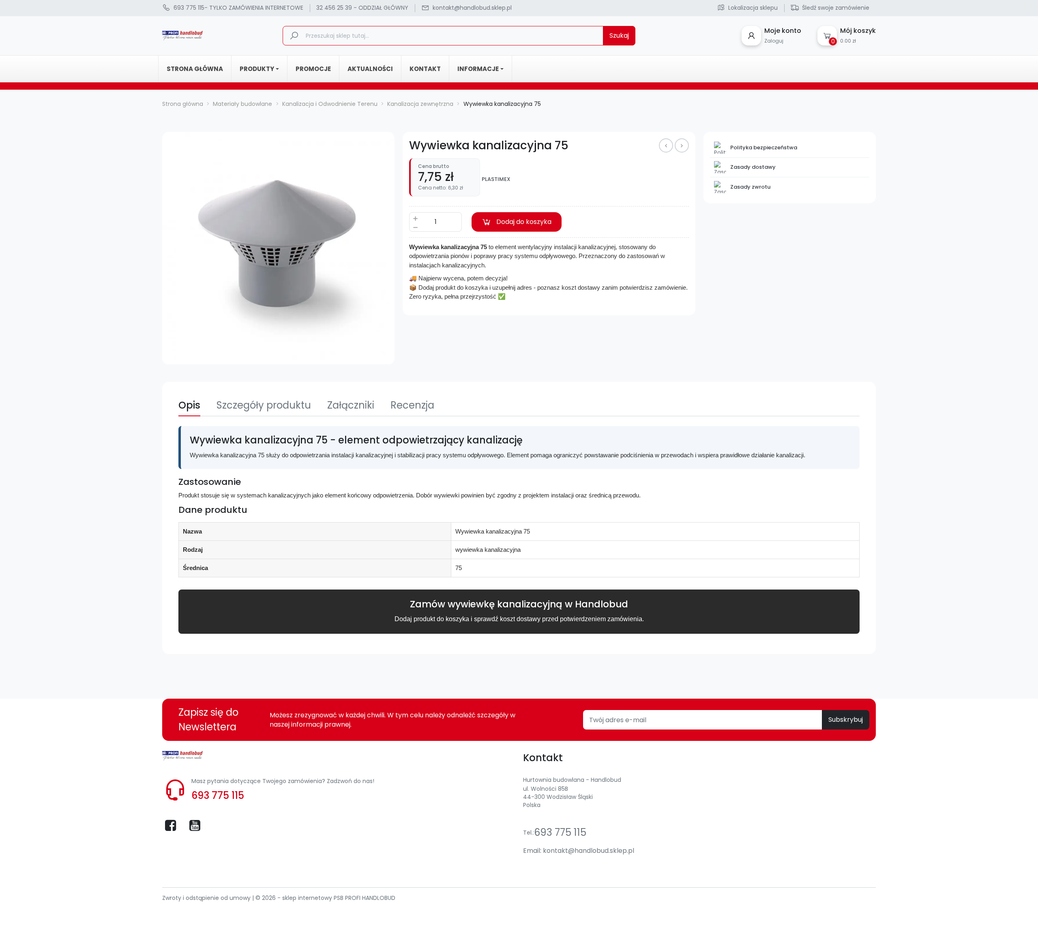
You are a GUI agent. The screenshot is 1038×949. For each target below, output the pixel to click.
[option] (278, 248)
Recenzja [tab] (412, 405)
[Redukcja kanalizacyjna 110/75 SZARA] (682, 145)
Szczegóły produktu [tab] (264, 405)
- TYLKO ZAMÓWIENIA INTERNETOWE (238, 8)
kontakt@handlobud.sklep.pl (588, 850)
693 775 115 (217, 795)
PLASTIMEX (496, 179)
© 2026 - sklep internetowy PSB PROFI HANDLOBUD (325, 898)
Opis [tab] (189, 405)
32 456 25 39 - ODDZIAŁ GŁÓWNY (362, 8)
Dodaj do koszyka (523, 221)
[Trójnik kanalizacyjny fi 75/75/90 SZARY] (666, 145)
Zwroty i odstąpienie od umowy (207, 898)
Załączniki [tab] (350, 405)
